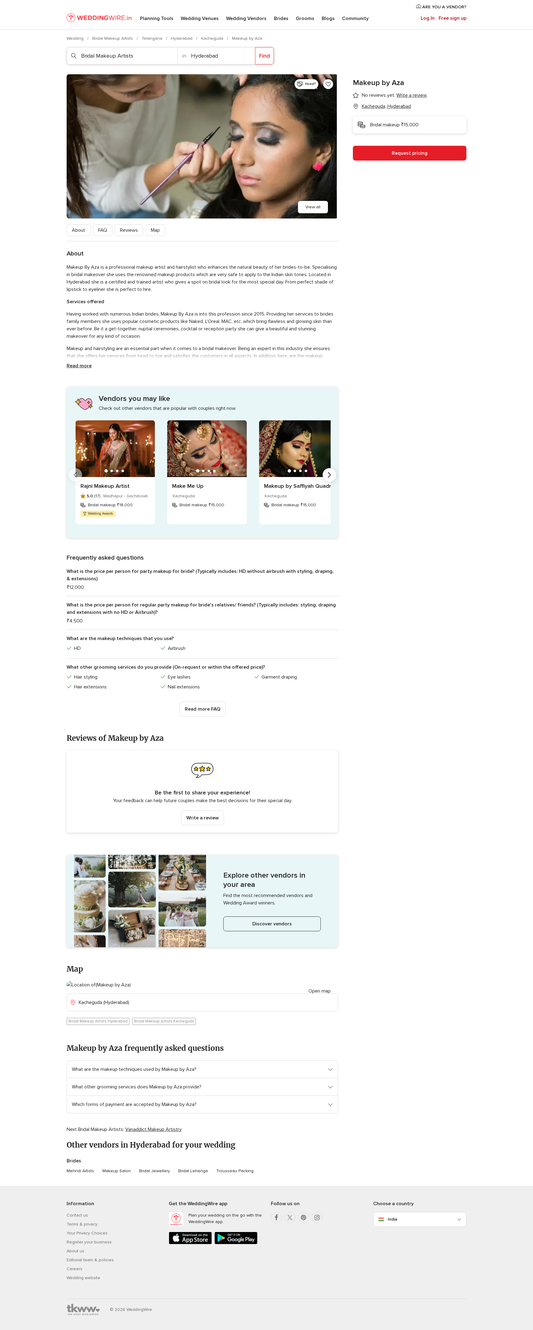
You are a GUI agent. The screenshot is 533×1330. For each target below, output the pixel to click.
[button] (202, 791)
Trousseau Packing (235, 1170)
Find (264, 55)
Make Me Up (188, 486)
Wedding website (83, 1277)
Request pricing (410, 153)
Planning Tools (156, 18)
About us (75, 1251)
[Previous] (75, 475)
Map (155, 230)
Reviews (129, 230)
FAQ (102, 230)
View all (312, 207)
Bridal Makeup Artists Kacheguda (164, 1021)
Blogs (328, 18)
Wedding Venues (200, 18)
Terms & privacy (82, 1224)
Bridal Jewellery (154, 1170)
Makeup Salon (116, 1170)
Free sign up (452, 18)
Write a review (202, 818)
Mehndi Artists (80, 1170)
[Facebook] (276, 1217)
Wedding (76, 38)
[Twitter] (289, 1217)
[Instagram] (317, 1217)
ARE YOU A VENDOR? (443, 7)
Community (355, 18)
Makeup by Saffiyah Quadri (298, 486)
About (78, 230)
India (392, 1219)
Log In (428, 18)
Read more (79, 366)
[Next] (329, 475)
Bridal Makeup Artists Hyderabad (98, 1021)
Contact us (77, 1215)
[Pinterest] (303, 1217)
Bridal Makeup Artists (113, 38)
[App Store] (190, 1243)
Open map (319, 991)
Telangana (152, 38)
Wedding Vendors (246, 18)
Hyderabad (182, 38)
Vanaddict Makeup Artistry (153, 1129)
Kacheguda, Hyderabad (386, 106)
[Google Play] (236, 1243)
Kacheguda (213, 38)
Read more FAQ (202, 709)
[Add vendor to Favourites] (328, 84)
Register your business (89, 1242)
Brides (281, 18)
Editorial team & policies (90, 1260)
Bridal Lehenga (193, 1170)
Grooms (305, 18)
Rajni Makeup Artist (105, 486)
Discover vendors (272, 924)
